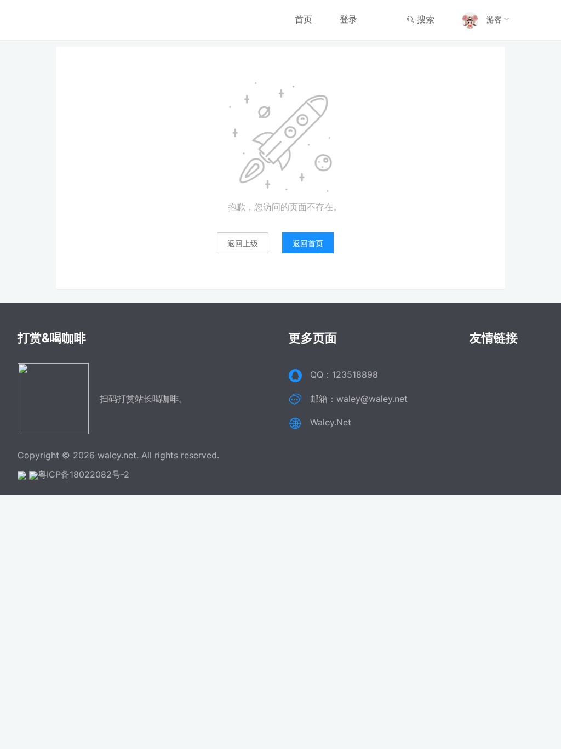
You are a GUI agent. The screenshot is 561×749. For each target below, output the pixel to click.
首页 (303, 19)
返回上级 (242, 243)
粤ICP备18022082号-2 (83, 474)
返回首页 (308, 243)
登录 (348, 19)
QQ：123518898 (344, 374)
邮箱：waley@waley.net (359, 398)
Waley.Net (330, 422)
